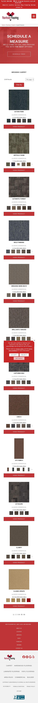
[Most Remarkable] (13, 164)
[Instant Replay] (19, 295)
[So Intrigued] (19, 317)
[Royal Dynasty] (28, 600)
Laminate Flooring (12, 671)
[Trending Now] (19, 274)
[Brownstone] (19, 120)
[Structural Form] (29, 207)
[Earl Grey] (24, 120)
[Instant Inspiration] (28, 338)
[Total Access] (29, 295)
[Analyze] (13, 556)
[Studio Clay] (23, 600)
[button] (19, 54)
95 (22, 614)
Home (3, 25)
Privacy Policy (31, 686)
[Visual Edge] (19, 187)
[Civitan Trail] (16, 513)
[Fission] (23, 251)
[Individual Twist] (19, 207)
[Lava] (18, 251)
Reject (24, 355)
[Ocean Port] (14, 120)
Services (17, 5)
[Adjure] (28, 556)
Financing (27, 5)
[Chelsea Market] (19, 405)
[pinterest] (27, 657)
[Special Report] (14, 295)
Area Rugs (8, 677)
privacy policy (20, 349)
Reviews (33, 5)
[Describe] (18, 556)
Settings (19, 358)
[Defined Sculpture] (14, 207)
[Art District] (18, 425)
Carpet (13, 25)
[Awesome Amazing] (23, 164)
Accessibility (6, 686)
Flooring (8, 25)
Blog (22, 5)
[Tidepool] (19, 99)
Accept (14, 355)
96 (24, 614)
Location (11, 5)
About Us (5, 5)
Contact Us (19, 7)
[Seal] (28, 251)
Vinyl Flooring (28, 671)
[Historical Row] (26, 513)
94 (19, 614)
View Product (19, 126)
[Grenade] (13, 251)
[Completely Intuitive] (18, 338)
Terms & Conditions (18, 686)
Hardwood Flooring (23, 665)
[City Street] (29, 120)
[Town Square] (28, 425)
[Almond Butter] (18, 600)
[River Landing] (13, 425)
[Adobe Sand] (19, 579)
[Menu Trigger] (33, 16)
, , (18, 624)
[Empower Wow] (23, 338)
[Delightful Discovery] (19, 143)
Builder (30, 677)
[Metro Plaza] (23, 425)
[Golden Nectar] (13, 600)
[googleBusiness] (30, 657)
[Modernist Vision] (18, 164)
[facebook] (24, 657)
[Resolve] (19, 535)
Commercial (20, 677)
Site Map (19, 691)
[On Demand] (24, 295)
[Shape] (19, 230)
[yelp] (33, 657)
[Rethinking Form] (24, 207)
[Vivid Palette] (28, 164)
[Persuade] (23, 556)
